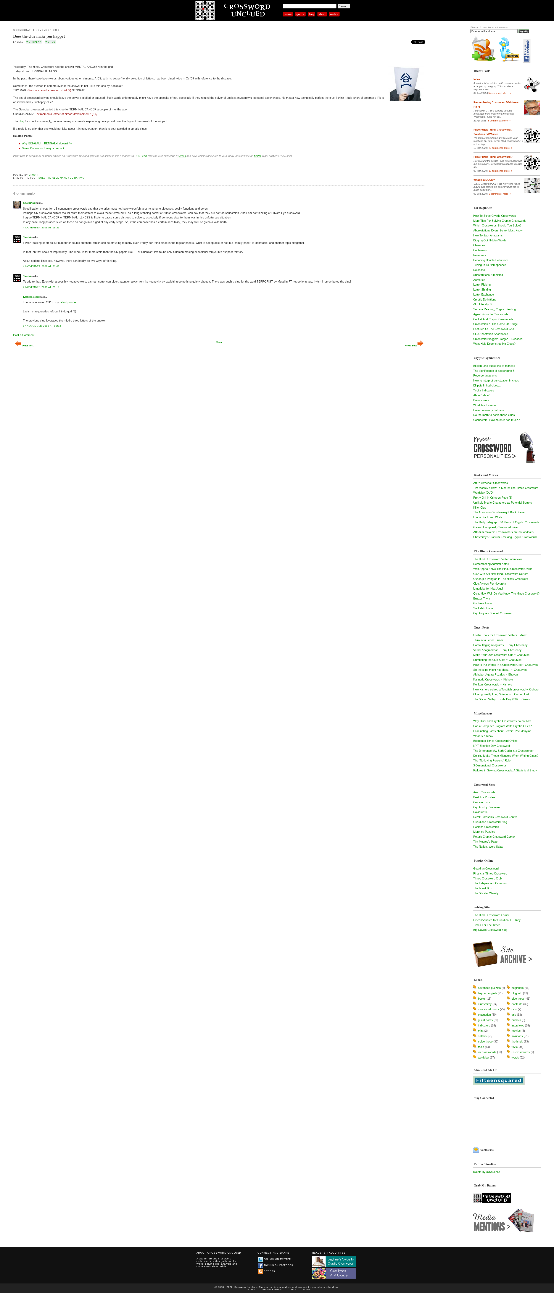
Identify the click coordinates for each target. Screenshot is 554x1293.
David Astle (480, 812)
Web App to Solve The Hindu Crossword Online (502, 569)
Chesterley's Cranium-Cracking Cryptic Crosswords (505, 537)
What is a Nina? (483, 736)
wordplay (33, 42)
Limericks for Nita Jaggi (488, 588)
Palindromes (481, 400)
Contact (250, 1289)
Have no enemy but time (488, 410)
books (482, 998)
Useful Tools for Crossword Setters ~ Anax (500, 635)
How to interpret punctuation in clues (496, 380)
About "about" (482, 395)
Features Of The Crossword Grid (493, 329)
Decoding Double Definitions (491, 260)
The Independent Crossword (490, 883)
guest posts (485, 1020)
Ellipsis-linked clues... (487, 385)
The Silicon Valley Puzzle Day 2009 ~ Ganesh (502, 699)
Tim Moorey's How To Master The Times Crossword (505, 488)
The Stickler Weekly (486, 893)
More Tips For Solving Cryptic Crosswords (499, 220)
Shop (322, 14)
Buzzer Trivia (481, 598)
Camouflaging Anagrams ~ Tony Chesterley (500, 645)
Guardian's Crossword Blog (490, 822)
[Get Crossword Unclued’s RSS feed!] (484, 61)
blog (21, 121)
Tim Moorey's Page (485, 841)
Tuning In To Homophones (489, 265)
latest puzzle (68, 302)
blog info (517, 993)
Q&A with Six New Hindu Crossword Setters (500, 573)
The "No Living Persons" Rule (492, 760)
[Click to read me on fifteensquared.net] (499, 1084)
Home (288, 14)
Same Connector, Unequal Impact (43, 148)
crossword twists (488, 1009)
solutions (517, 1036)
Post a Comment (23, 335)
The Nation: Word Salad (488, 846)
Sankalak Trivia (483, 608)
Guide (300, 14)
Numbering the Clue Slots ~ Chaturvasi (497, 659)
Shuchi (33, 175)
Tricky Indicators (483, 390)
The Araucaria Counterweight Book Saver (499, 512)
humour (516, 1020)
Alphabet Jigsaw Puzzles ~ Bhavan (495, 674)
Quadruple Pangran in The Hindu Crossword (500, 578)
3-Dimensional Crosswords (490, 765)
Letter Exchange (483, 294)
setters (482, 1036)
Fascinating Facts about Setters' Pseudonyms (502, 731)
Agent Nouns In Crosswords (490, 314)
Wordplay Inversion (485, 405)
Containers (480, 250)
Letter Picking (482, 284)
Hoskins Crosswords (486, 827)
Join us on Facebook (278, 1265)
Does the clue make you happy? (39, 36)
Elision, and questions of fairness (494, 365)
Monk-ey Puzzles (484, 831)
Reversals (479, 255)
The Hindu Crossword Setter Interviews (497, 559)
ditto (514, 1009)
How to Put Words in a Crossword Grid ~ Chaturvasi (505, 664)
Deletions (479, 270)
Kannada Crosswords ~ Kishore (493, 679)
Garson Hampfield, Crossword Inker (495, 527)
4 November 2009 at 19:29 (41, 227)
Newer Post (411, 345)
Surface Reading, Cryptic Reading (494, 309)
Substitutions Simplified (488, 274)
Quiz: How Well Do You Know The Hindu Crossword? (506, 593)
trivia (515, 1047)
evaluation (484, 1014)
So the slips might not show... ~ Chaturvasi (500, 669)
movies (516, 1030)
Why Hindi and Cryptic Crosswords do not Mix (502, 721)
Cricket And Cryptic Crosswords (493, 319)
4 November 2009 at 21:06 (41, 266)
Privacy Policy (273, 1289)
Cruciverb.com (482, 802)
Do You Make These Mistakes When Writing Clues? (505, 755)
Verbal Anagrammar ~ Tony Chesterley (497, 650)
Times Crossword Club (487, 878)
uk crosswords (487, 1052)
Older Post (28, 345)
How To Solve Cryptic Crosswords (494, 215)
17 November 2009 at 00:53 (42, 326)
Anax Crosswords (484, 792)
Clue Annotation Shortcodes (490, 334)
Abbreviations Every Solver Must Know (497, 230)
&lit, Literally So (483, 304)
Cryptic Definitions (484, 299)
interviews (518, 1025)
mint (480, 1030)
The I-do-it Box (482, 888)
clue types (518, 998)
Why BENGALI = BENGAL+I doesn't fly (47, 143)
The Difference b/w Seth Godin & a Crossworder (503, 750)
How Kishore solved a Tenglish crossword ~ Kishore (505, 689)
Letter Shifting (482, 289)
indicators (484, 1025)
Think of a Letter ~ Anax (488, 640)
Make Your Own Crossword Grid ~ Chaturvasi (501, 654)
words (50, 42)
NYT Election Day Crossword (491, 745)
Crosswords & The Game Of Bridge (495, 324)
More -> (507, 93)
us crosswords (521, 1052)
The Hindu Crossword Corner (491, 915)
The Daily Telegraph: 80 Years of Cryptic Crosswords (506, 522)
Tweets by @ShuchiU (486, 1171)
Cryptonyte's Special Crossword (493, 613)
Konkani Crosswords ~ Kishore (492, 684)
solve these (485, 1041)
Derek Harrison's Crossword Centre (495, 817)
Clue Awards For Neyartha (489, 583)
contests (517, 1004)
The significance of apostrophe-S (494, 370)
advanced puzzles (489, 987)
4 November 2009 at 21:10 (41, 287)
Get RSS (269, 1271)
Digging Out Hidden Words (489, 240)
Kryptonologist (31, 297)
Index (334, 14)
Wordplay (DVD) (483, 492)
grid (514, 1014)
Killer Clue (479, 507)
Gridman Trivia (482, 603)
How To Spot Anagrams (488, 235)
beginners (518, 987)
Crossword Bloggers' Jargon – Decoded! (498, 339)
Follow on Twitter (277, 1259)
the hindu (517, 1041)
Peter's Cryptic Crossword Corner (494, 836)
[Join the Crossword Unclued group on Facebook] (526, 61)
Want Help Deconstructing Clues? (494, 343)
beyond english (487, 993)
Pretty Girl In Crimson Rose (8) (492, 497)
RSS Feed (141, 156)
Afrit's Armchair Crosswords (490, 483)
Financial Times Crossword (490, 873)
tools (481, 1047)
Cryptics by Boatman (486, 807)
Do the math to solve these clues (494, 415)
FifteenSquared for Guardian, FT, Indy (497, 920)
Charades (479, 245)
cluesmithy (485, 1004)
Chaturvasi (29, 203)
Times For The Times (486, 925)
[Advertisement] (63, 53)
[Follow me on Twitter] (510, 61)
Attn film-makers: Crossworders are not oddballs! (504, 532)
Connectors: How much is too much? (496, 420)
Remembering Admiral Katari (491, 564)
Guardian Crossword (486, 868)
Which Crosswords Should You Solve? (497, 225)
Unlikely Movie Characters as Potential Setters (502, 502)
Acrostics (479, 279)
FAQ (311, 14)
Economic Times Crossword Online (495, 740)
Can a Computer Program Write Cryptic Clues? (502, 726)
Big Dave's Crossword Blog (490, 929)
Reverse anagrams (485, 375)
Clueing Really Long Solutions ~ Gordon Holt (501, 694)
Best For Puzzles (484, 797)
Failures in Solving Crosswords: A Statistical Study (505, 770)
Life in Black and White (487, 517)
